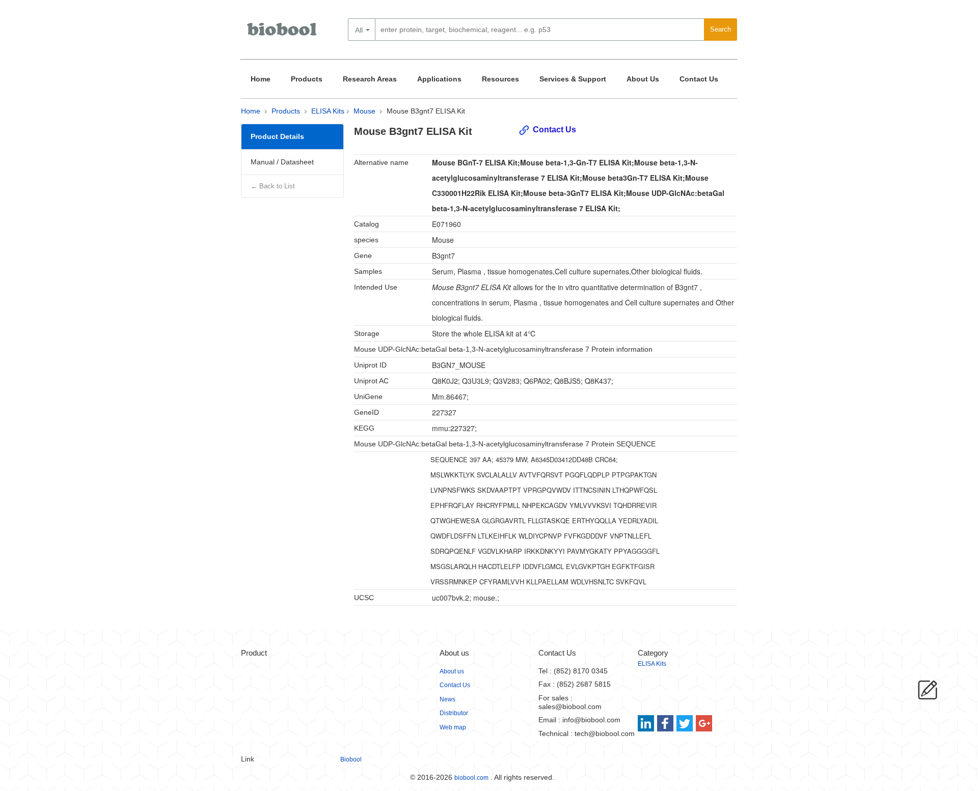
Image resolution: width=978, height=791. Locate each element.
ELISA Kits (327, 111)
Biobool (351, 759)
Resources (500, 79)
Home (260, 79)
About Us (643, 79)
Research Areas (370, 79)
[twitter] (684, 723)
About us (452, 671)
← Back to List (273, 186)
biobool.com (471, 777)
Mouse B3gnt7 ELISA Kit (426, 111)
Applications (439, 79)
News (447, 699)
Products (306, 79)
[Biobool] (282, 33)
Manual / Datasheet (282, 162)
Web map (453, 727)
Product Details (277, 136)
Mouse (364, 111)
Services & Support (572, 79)
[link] (647, 723)
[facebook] (666, 723)
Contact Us (699, 79)
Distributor (454, 713)
